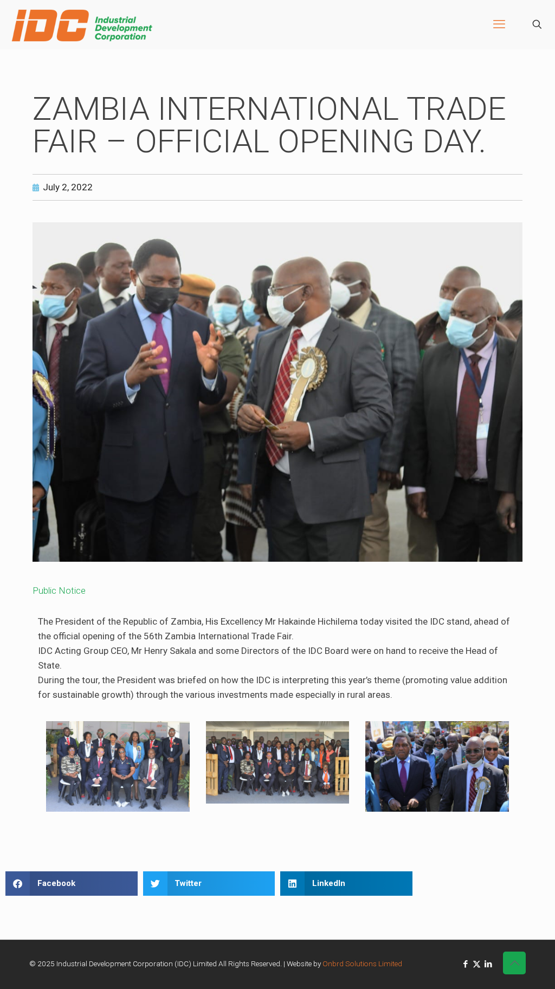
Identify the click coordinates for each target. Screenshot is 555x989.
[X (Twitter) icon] (477, 964)
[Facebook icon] (465, 964)
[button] (71, 883)
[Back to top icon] (514, 963)
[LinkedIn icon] (488, 964)
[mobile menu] (499, 24)
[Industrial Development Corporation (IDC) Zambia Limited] (82, 24)
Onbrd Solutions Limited (362, 963)
